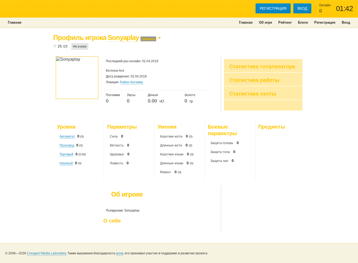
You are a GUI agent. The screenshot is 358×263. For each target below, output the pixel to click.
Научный (66, 163)
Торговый (66, 154)
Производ (66, 145)
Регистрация (273, 8)
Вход (302, 8)
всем (119, 253)
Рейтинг (285, 22)
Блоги (303, 22)
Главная (246, 22)
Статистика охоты (252, 94)
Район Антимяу (131, 82)
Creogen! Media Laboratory (46, 253)
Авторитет (67, 136)
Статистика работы (254, 80)
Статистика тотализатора (262, 66)
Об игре (265, 22)
